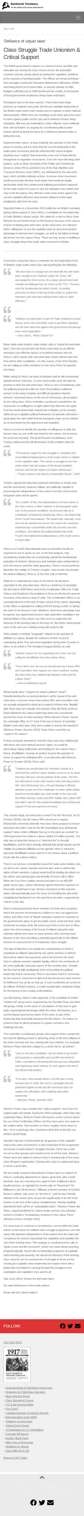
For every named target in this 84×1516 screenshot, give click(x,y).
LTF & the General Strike (20, 1404)
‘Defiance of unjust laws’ (19, 1421)
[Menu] (78, 17)
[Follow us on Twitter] (70, 1326)
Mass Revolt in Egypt (18, 1396)
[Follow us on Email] (77, 1326)
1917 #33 (9, 29)
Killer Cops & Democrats (19, 1442)
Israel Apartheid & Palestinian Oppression (29, 1387)
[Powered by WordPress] (29, 1493)
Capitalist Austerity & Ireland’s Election (27, 1413)
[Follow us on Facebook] (63, 1326)
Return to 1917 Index (15, 1457)
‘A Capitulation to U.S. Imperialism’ (25, 1429)
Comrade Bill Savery (17, 1434)
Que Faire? (12, 1408)
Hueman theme (61, 1492)
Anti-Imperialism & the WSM (21, 1417)
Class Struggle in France (20, 1400)
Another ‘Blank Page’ (17, 1438)
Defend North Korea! (17, 1425)
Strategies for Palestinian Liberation (25, 1392)
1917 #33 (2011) (13, 1342)
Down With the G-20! (17, 1450)
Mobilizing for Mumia (17, 1446)
